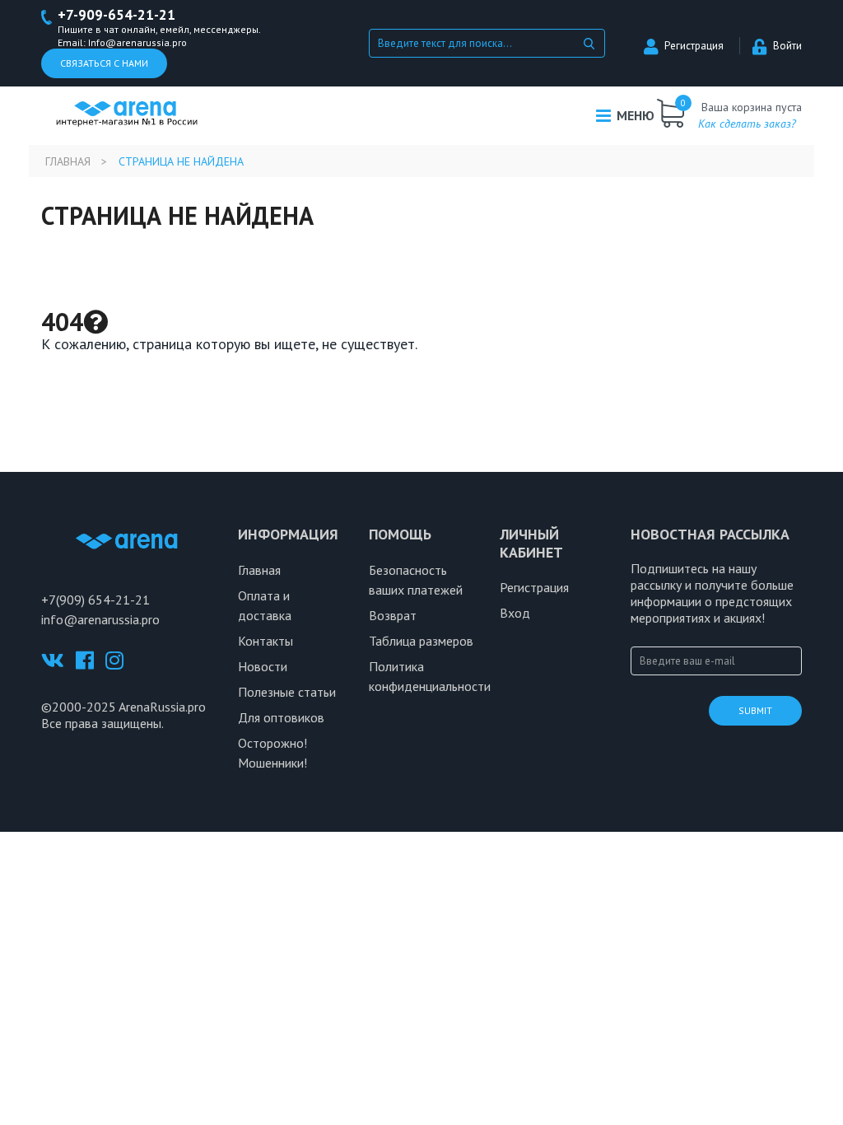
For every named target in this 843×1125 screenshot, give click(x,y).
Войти (787, 46)
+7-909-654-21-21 (116, 15)
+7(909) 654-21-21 (95, 599)
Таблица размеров (421, 641)
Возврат (393, 615)
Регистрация (694, 46)
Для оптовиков (281, 717)
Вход (515, 613)
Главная (68, 161)
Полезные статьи (287, 692)
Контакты (265, 641)
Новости (262, 666)
